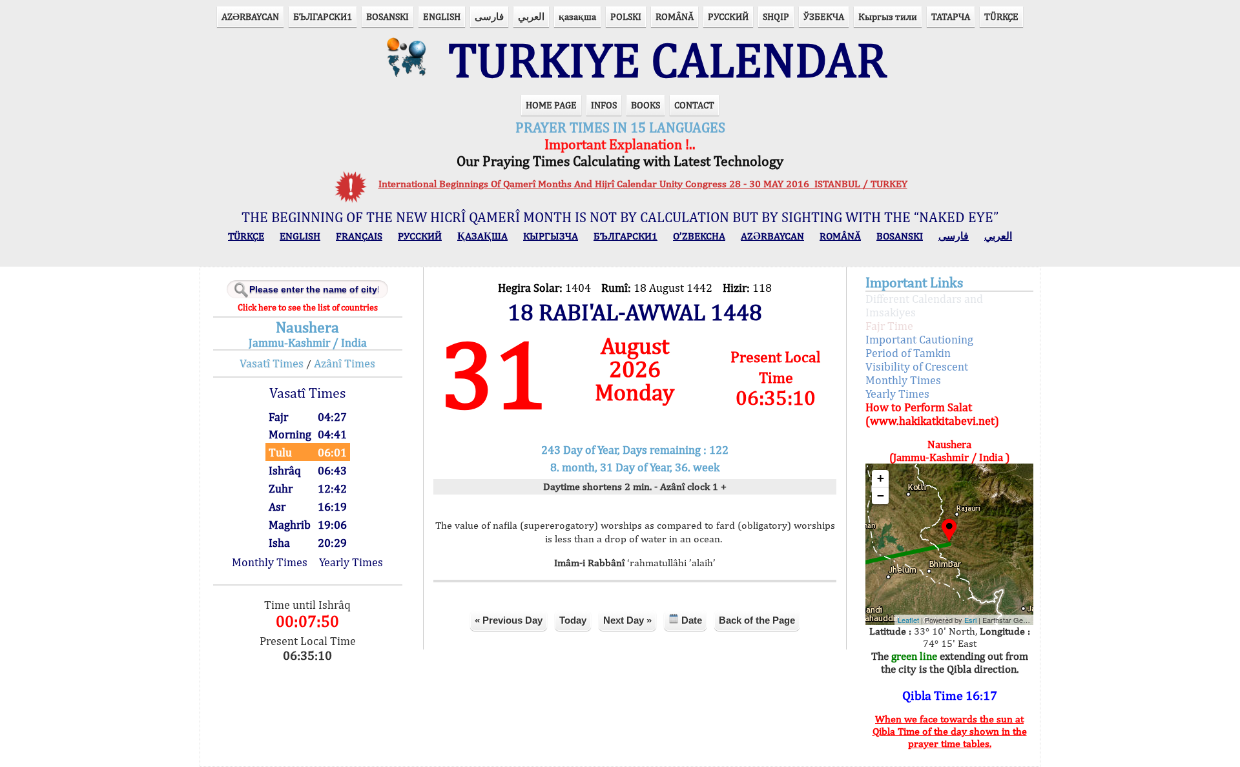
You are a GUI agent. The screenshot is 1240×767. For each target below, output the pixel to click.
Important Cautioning (919, 339)
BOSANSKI (387, 16)
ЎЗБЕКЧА (823, 16)
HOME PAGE (551, 104)
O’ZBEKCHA (699, 236)
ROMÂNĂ (675, 16)
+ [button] (880, 478)
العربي (531, 16)
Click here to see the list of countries (308, 307)
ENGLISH (441, 16)
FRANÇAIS (359, 236)
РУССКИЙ (728, 16)
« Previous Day (508, 620)
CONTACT (694, 104)
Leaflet (908, 620)
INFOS (604, 104)
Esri (970, 620)
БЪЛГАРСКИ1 (322, 16)
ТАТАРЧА (950, 16)
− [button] (880, 495)
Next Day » (627, 620)
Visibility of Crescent (916, 366)
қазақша (577, 16)
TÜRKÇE (1001, 16)
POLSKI (625, 16)
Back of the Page (757, 620)
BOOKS (645, 104)
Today (572, 620)
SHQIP (776, 16)
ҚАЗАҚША (482, 236)
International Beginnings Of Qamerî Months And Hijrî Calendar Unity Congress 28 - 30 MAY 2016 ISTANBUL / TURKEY (642, 184)
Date (690, 620)
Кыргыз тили (887, 16)
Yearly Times (351, 562)
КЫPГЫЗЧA (550, 236)
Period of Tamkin (908, 353)
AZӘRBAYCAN (250, 16)
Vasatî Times (272, 363)
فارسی (489, 16)
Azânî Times (344, 363)
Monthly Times (269, 562)
